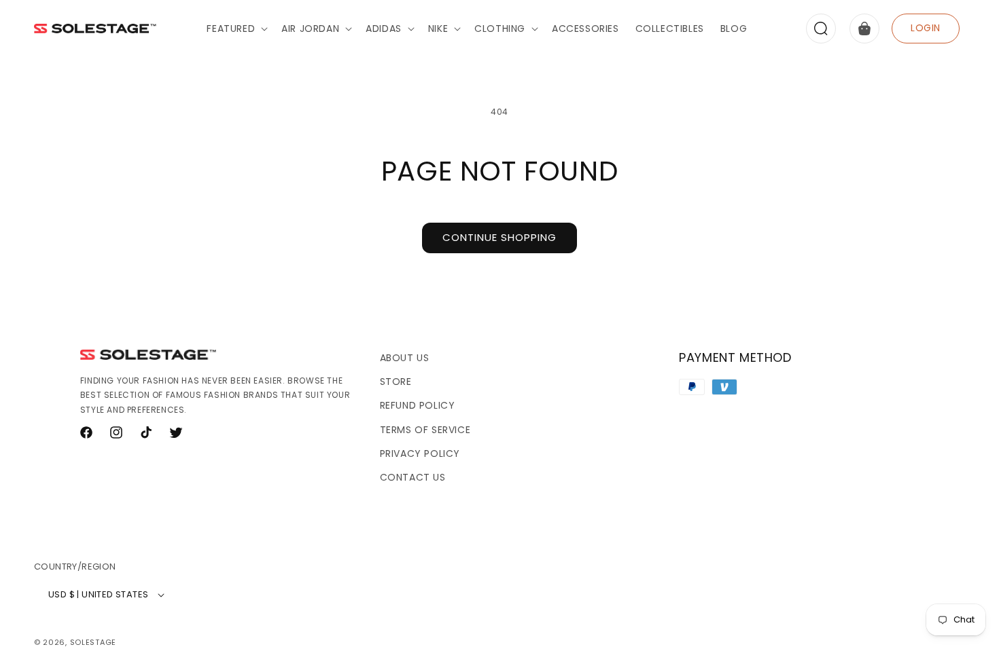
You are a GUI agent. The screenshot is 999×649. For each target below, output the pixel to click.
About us (405, 358)
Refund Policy (417, 405)
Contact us (413, 477)
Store (396, 381)
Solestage (93, 642)
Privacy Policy (420, 453)
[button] (235, 28)
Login (926, 28)
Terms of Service (425, 430)
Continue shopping (499, 237)
